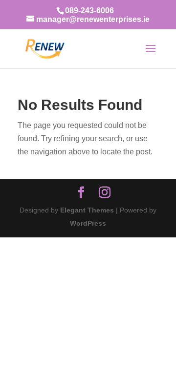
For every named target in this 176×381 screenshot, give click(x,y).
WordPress (88, 223)
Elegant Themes (87, 210)
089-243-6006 (89, 10)
